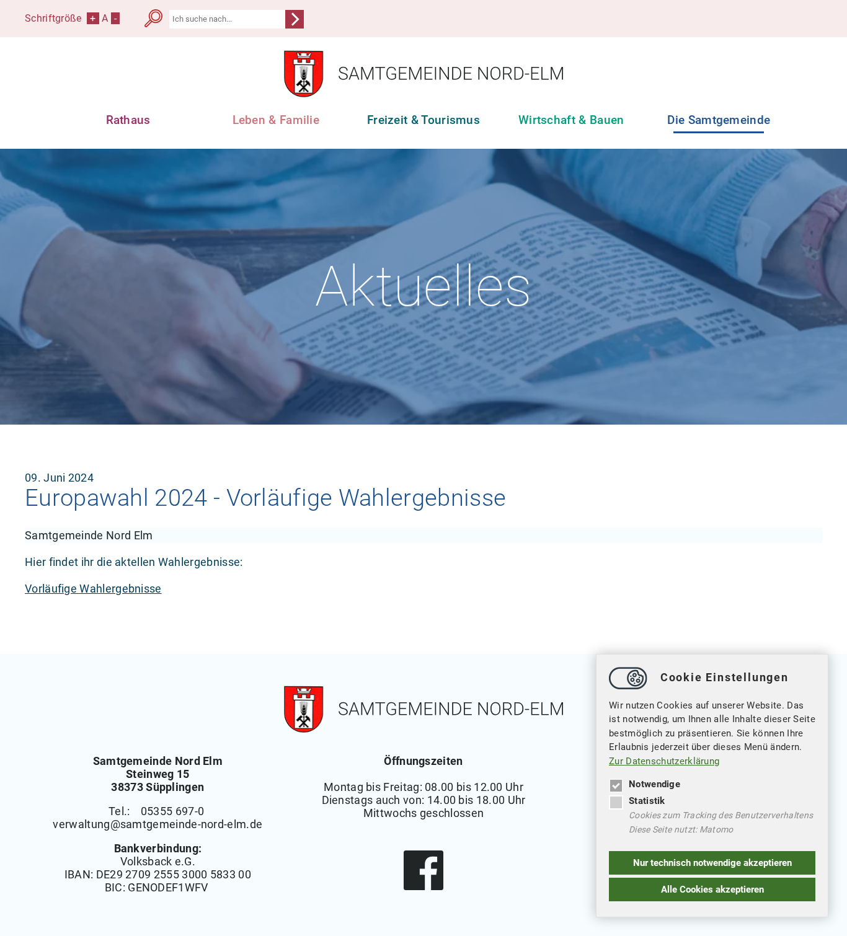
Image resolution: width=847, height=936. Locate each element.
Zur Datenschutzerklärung (664, 761)
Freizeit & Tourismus (423, 120)
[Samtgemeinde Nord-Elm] (423, 93)
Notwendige (654, 784)
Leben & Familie (276, 120)
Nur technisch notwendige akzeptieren (712, 862)
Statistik (647, 800)
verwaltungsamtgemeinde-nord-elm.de (157, 824)
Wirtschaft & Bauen (571, 120)
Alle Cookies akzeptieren (712, 889)
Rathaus (128, 120)
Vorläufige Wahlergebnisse (93, 588)
